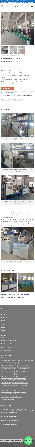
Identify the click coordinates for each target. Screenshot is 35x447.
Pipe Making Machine (21, 374)
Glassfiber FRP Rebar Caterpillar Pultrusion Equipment (23, 296)
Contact (3, 330)
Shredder (23, 393)
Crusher (4, 363)
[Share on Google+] (18, 99)
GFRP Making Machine (9, 95)
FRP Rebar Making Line (12, 363)
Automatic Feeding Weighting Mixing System (12, 360)
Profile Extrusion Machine (20, 379)
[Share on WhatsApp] (2, 99)
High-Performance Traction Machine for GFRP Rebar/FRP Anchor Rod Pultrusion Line (8, 296)
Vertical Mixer (5, 396)
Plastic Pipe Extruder (25, 377)
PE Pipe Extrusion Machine (8, 374)
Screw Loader (16, 393)
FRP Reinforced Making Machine (9, 365)
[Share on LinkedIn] (21, 99)
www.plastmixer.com (11, 424)
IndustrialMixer (24, 371)
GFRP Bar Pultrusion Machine (15, 56)
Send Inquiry (8, 88)
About (3, 324)
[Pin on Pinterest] (15, 99)
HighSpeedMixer (15, 371)
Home (3, 56)
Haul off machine (19, 95)
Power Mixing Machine (7, 379)
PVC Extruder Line (22, 385)
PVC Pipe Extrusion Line (7, 390)
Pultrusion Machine (27, 95)
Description (5, 109)
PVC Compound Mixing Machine (20, 382)
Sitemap (20, 444)
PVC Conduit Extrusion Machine (9, 385)
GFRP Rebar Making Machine (9, 368)
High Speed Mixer (6, 347)
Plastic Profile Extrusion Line (9, 344)
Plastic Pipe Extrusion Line (9, 340)
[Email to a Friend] (12, 99)
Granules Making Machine (23, 368)
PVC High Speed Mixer (24, 388)
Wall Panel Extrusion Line (15, 396)
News (3, 327)
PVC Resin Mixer (18, 390)
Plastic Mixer (16, 377)
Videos (3, 320)
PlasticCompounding (7, 377)
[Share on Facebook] (6, 99)
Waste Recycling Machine (8, 399)
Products (4, 317)
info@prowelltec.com (11, 420)
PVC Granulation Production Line (9, 388)
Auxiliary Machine (6, 350)
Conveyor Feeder (28, 360)
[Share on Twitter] (9, 99)
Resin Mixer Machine (7, 393)
